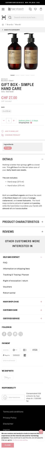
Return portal (9, 293)
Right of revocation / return (15, 281)
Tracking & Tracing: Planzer (16, 275)
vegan (8, 148)
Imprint (6, 430)
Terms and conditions (13, 412)
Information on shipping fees (16, 269)
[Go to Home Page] (3, 25)
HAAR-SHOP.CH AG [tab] (11, 302)
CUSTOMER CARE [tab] (10, 310)
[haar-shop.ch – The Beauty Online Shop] (16, 9)
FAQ (5, 263)
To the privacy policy (20, 440)
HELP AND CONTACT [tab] (11, 257)
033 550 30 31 (20, 2)
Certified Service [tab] (11, 318)
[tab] (22, 159)
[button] (4, 3)
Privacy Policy (9, 418)
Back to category (12, 30)
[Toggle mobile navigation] (3, 9)
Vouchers (7, 287)
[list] (22, 53)
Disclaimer (8, 424)
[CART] (41, 9)
